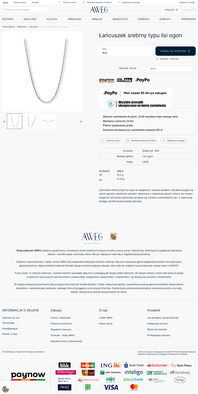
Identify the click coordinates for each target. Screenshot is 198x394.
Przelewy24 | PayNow (177, 354)
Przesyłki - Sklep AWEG (62, 335)
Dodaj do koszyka (173, 51)
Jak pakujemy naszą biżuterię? (163, 317)
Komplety (165, 19)
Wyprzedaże (188, 19)
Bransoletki (120, 19)
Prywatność (183, 352)
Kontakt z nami (9, 334)
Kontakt (35, 2)
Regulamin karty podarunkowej (66, 341)
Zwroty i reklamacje (61, 317)
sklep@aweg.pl (10, 328)
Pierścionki (74, 19)
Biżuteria (7, 19)
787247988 (8, 323)
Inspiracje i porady (187, 2)
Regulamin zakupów (61, 329)
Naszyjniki (30, 19)
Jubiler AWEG (105, 317)
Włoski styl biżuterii (157, 329)
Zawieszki (143, 19)
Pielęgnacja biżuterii (157, 323)
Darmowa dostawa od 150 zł (99, 2)
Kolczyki (52, 19)
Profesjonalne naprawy (158, 335)
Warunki (192, 352)
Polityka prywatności (61, 323)
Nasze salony (20, 2)
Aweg (5, 2)
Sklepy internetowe (35, 352)
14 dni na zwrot (69, 2)
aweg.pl (30, 284)
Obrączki (97, 19)
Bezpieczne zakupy (131, 2)
